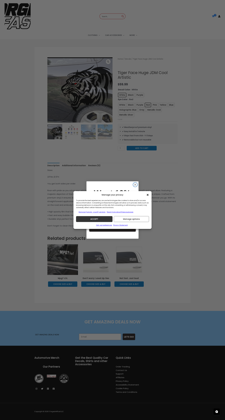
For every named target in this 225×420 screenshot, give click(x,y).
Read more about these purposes (120, 212)
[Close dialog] (135, 184)
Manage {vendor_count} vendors (92, 212)
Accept (94, 219)
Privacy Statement (120, 225)
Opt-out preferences (104, 225)
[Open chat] (217, 412)
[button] (147, 195)
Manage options (131, 219)
